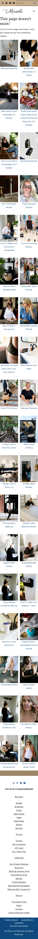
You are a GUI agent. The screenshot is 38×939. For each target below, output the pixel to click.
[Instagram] (3, 3)
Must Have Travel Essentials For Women (9, 114)
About (19, 905)
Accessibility (27, 920)
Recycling (19, 868)
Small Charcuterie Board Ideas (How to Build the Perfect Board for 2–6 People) (29, 118)
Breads (19, 803)
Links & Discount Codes (19, 913)
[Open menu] (34, 11)
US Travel (19, 848)
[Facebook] (10, 3)
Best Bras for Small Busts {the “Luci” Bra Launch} (9, 368)
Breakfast (19, 807)
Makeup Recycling (9, 68)
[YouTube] (14, 3)
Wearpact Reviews (29, 408)
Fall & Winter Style (19, 875)
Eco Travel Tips (19, 852)
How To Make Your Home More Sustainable (9, 246)
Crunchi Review (19, 882)
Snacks (19, 825)
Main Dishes (19, 814)
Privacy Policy (11, 920)
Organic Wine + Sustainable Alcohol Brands (29, 645)
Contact (19, 909)
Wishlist (19, 879)
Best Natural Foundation (19, 886)
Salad (19, 818)
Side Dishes (19, 821)
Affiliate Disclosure (19, 926)
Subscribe (19, 923)
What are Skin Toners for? (19, 889)
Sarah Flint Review (9, 408)
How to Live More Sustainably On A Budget (9, 164)
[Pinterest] (6, 3)
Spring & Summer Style (19, 871)
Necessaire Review (29, 161)
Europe (19, 841)
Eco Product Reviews (19, 864)
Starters (19, 828)
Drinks (19, 810)
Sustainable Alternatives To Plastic (29, 71)
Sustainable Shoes (9, 685)
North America (19, 844)
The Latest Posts (19, 902)
